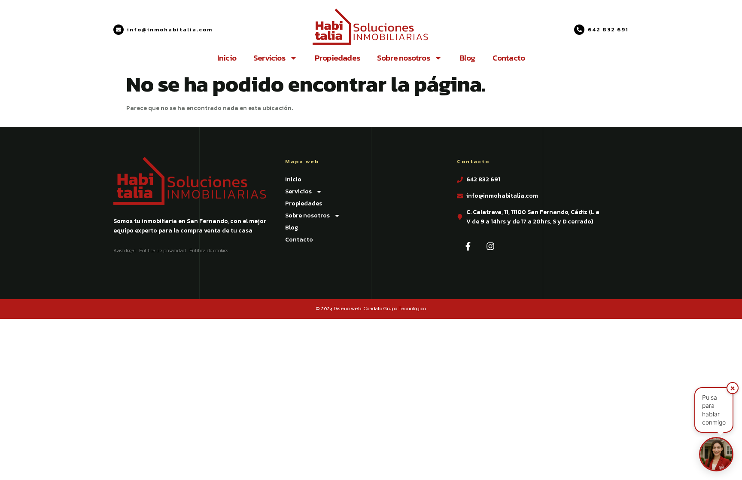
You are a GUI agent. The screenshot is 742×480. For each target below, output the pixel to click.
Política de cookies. (209, 250)
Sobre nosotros (403, 58)
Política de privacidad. (163, 250)
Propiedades (337, 58)
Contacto (509, 58)
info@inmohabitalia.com (170, 29)
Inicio (226, 58)
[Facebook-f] (468, 246)
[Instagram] (490, 246)
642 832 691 (608, 29)
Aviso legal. (125, 250)
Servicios (269, 58)
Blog (467, 58)
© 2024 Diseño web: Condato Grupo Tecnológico (371, 309)
